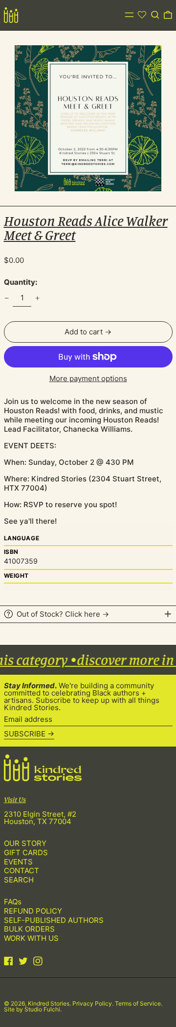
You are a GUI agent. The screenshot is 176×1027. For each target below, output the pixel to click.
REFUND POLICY (33, 911)
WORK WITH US (31, 938)
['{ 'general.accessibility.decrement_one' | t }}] (6, 298)
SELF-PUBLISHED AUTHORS (54, 920)
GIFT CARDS (26, 852)
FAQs (13, 901)
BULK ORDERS (29, 929)
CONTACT (21, 870)
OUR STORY (25, 843)
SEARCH (19, 879)
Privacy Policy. (93, 1003)
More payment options (88, 378)
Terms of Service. (138, 1003)
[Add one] (37, 298)
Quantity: (20, 282)
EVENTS (18, 861)
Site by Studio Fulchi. (33, 1009)
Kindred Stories (48, 1003)
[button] (155, 15)
